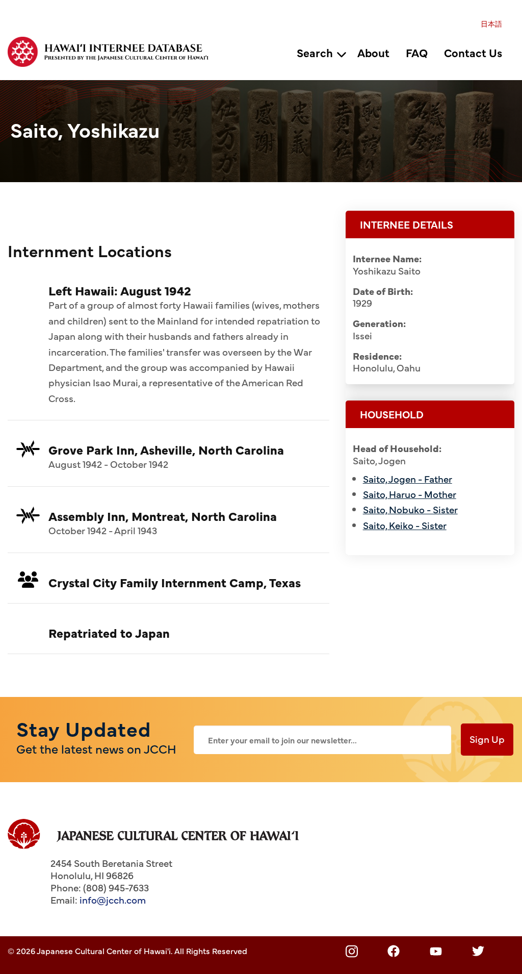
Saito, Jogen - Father (407, 478)
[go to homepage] (113, 50)
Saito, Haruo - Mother (409, 494)
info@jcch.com (113, 899)
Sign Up (487, 738)
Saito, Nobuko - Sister (410, 509)
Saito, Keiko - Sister (405, 525)
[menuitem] (491, 23)
